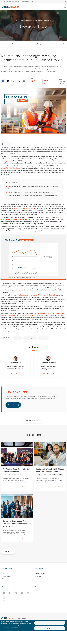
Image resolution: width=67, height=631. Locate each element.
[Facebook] (4, 593)
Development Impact (45, 20)
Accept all (50, 628)
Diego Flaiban (33, 81)
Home (17, 20)
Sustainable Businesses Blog (29, 20)
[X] (16, 593)
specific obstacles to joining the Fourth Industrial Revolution (36, 295)
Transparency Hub (40, 573)
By (32, 78)
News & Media (6, 576)
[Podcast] (28, 593)
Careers (37, 579)
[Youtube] (22, 593)
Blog (3, 573)
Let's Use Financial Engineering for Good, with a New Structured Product (32, 196)
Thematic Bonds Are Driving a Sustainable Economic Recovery (29, 192)
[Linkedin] (10, 593)
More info (14, 373)
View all (6, 552)
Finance (17, 338)
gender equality (30, 338)
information (44, 338)
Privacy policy (6, 627)
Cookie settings (14, 627)
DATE (60, 79)
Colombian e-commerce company (25, 208)
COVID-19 (6, 338)
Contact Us (38, 576)
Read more (25, 487)
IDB (19, 618)
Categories (40, 44)
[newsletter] (4, 598)
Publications (5, 579)
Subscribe (11, 405)
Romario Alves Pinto (46, 81)
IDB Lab (24, 618)
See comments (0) (32, 420)
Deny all (49, 623)
